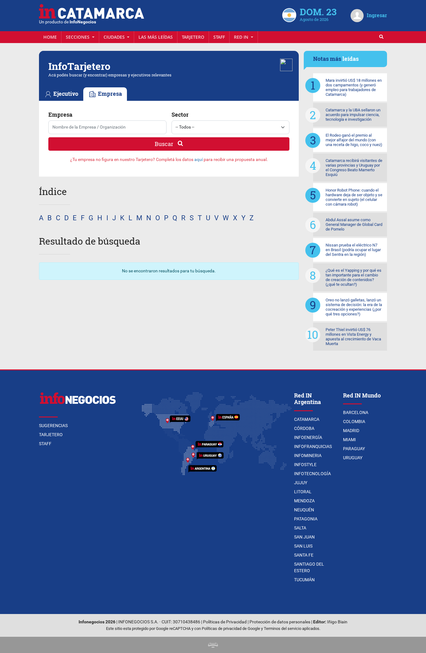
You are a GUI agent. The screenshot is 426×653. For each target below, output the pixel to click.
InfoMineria (308, 455)
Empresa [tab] (109, 93)
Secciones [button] (78, 37)
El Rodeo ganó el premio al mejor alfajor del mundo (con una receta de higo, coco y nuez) (354, 140)
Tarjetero (193, 37)
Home (50, 37)
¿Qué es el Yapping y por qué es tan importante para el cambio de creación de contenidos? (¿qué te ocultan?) (353, 277)
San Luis (303, 545)
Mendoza (304, 500)
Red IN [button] (241, 37)
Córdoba (304, 428)
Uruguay (352, 457)
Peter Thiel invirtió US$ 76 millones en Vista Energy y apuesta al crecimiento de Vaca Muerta (353, 336)
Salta (300, 527)
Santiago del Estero (309, 567)
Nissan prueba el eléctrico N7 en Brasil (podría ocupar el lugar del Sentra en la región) (353, 250)
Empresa (60, 114)
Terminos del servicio (282, 628)
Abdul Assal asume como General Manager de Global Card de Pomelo (354, 224)
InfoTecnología (312, 473)
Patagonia (305, 518)
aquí (198, 159)
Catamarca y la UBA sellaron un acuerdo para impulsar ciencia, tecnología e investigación (353, 115)
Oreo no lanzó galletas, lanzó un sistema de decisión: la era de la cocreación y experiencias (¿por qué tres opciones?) (354, 307)
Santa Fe (303, 555)
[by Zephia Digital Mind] (213, 644)
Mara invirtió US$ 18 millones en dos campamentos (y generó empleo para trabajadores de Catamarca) (354, 87)
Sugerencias (53, 425)
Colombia (354, 421)
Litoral (303, 491)
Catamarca (306, 419)
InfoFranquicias (313, 446)
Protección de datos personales (279, 622)
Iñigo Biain (337, 622)
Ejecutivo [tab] (65, 93)
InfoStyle (305, 464)
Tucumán (304, 579)
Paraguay (354, 448)
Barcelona (355, 412)
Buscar (164, 144)
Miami (349, 439)
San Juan (304, 536)
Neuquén (304, 509)
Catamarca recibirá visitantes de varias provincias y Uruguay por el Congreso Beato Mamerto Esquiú (354, 167)
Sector (180, 114)
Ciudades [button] (115, 37)
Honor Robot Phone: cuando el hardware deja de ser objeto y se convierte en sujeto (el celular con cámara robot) (354, 197)
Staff (219, 37)
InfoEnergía (308, 437)
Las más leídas (155, 37)
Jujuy (300, 482)
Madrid (351, 430)
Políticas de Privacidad (225, 622)
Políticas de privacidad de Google (231, 628)
